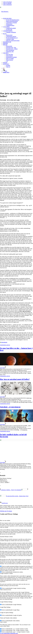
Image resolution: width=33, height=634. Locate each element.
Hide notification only (12, 633)
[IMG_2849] (16, 421)
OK (1, 511)
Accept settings (3, 633)
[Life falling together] (16, 440)
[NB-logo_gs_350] (4, 11)
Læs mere (2, 367)
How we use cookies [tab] (5, 520)
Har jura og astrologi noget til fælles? (15, 379)
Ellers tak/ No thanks (7, 511)
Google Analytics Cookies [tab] (6, 573)
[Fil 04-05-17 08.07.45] (16, 365)
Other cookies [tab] (3, 622)
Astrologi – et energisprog (10, 407)
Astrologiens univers (5, 345)
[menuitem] (18, 22)
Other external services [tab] (5, 589)
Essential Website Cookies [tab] (6, 536)
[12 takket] (16, 394)
